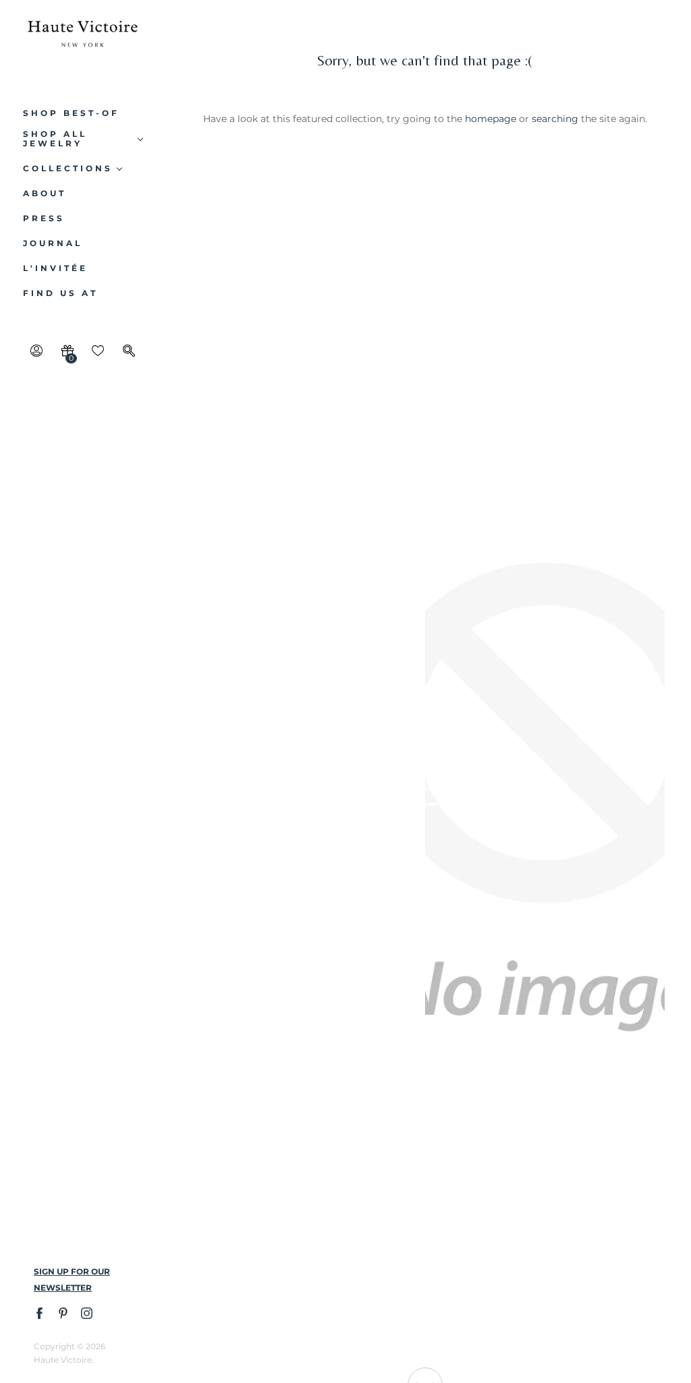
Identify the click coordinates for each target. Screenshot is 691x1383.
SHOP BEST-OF (71, 113)
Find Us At (60, 293)
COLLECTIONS (68, 168)
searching (555, 119)
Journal (52, 243)
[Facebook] (39, 1312)
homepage (490, 119)
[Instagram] (86, 1312)
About (44, 193)
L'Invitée (55, 268)
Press (44, 218)
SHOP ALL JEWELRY (55, 138)
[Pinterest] (62, 1312)
